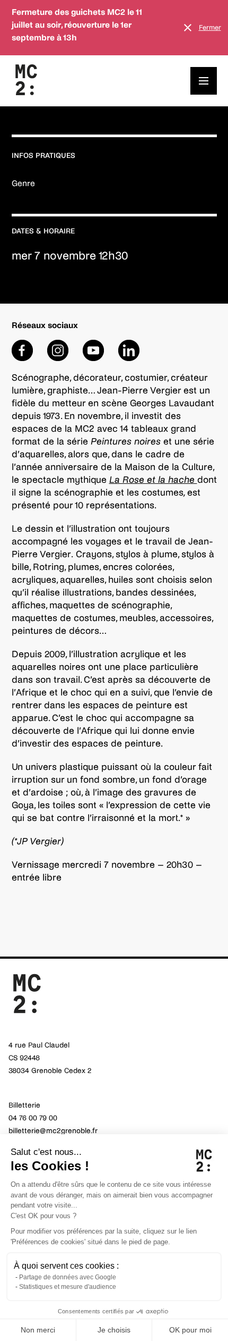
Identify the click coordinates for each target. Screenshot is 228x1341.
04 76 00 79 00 (32, 1118)
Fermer (210, 27)
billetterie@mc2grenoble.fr (53, 1131)
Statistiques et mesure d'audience (67, 1286)
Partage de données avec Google (67, 1277)
